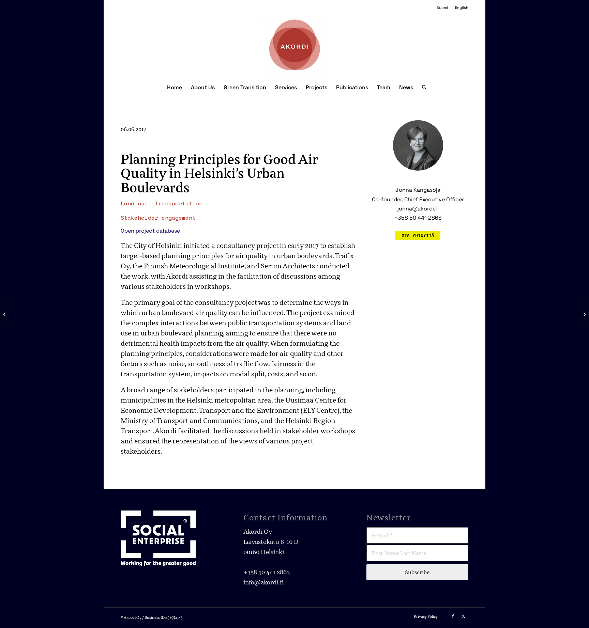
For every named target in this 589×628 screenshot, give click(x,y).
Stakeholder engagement (158, 218)
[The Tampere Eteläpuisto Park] (5, 314)
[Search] (422, 87)
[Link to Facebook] (453, 616)
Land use (134, 203)
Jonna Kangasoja (417, 189)
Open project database (150, 230)
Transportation (178, 203)
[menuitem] (442, 7)
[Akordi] (294, 45)
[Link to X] (463, 616)
